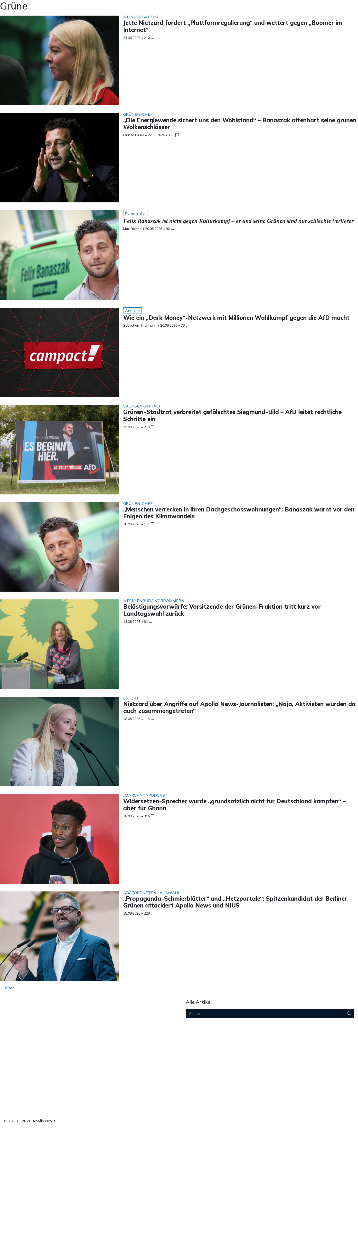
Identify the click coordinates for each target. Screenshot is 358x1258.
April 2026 (195, 1049)
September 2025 (201, 1093)
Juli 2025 (194, 1105)
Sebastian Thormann (140, 325)
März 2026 (195, 1055)
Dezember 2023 (200, 1223)
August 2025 (197, 1099)
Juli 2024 (194, 1180)
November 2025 (200, 1080)
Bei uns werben (18, 1053)
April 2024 (195, 1198)
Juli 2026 (194, 1031)
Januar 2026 (197, 1068)
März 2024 (195, 1204)
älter (7, 987)
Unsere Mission (18, 1034)
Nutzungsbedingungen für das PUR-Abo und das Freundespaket (61, 1075)
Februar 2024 (198, 1211)
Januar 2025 (197, 1142)
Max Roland (132, 229)
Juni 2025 (194, 1111)
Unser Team (15, 1040)
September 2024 (201, 1167)
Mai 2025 (194, 1118)
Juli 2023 (194, 1254)
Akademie (13, 1047)
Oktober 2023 (198, 1236)
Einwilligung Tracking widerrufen (33, 1104)
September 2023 (201, 1242)
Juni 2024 (194, 1186)
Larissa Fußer (133, 135)
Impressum (13, 1081)
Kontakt (11, 1094)
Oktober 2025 (198, 1087)
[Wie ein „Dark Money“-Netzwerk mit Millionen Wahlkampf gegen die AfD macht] (59, 353)
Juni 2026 (194, 1037)
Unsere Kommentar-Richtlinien (32, 1069)
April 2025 (195, 1124)
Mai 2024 (194, 1192)
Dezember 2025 (200, 1074)
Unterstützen (16, 1059)
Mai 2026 (194, 1043)
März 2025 (195, 1130)
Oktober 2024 (198, 1161)
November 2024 (200, 1155)
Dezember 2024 (200, 1149)
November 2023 (200, 1229)
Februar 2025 (198, 1136)
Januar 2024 (197, 1217)
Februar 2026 (198, 1062)
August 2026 (197, 1024)
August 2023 (197, 1248)
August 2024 (197, 1174)
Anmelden (13, 1110)
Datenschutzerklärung (23, 1088)
